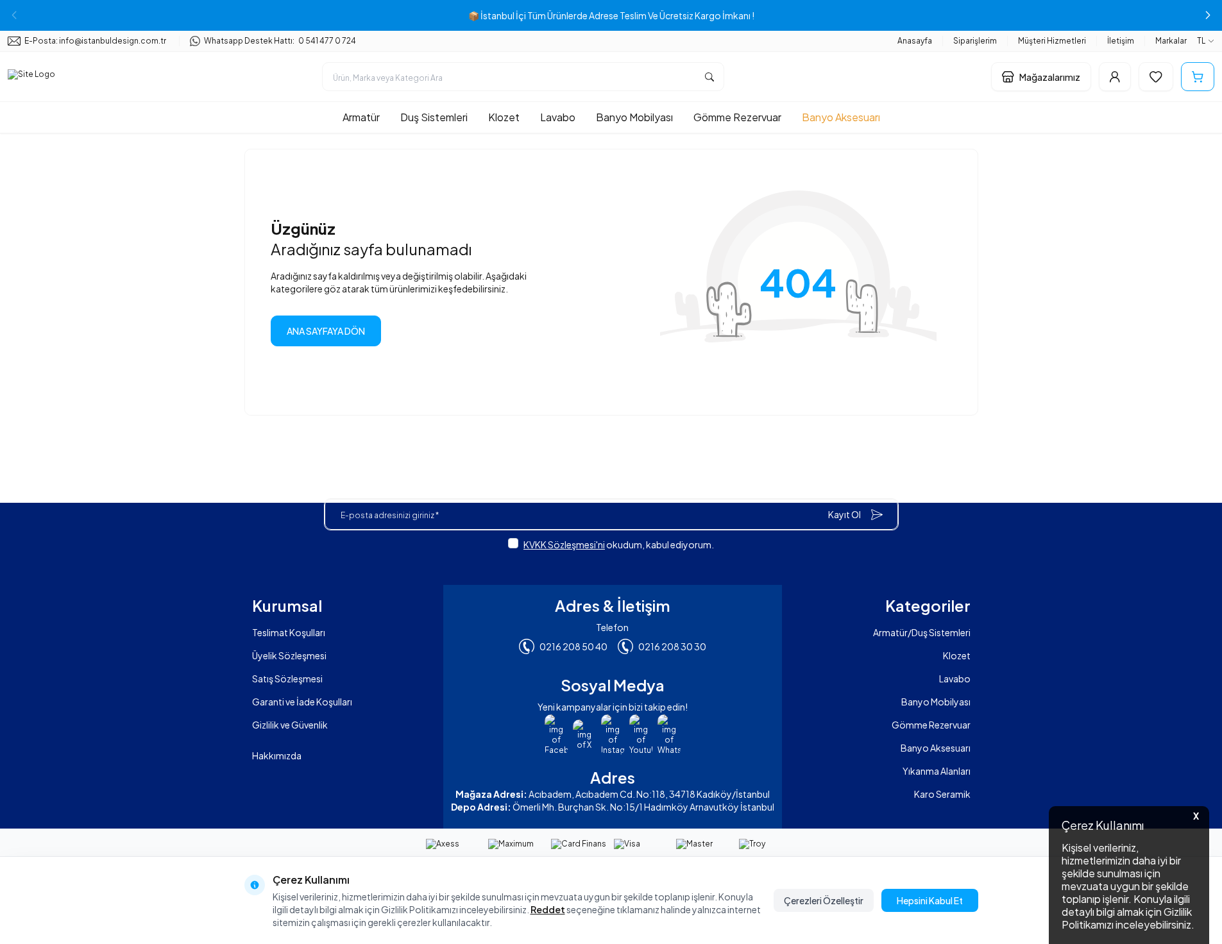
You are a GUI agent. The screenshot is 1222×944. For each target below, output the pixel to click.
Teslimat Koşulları (288, 632)
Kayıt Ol (844, 514)
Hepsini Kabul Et (930, 900)
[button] (1208, 15)
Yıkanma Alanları (937, 771)
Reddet (547, 909)
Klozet (504, 117)
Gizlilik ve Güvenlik (290, 724)
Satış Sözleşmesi (287, 678)
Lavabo (557, 117)
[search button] (709, 76)
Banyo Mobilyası (634, 117)
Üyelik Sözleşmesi (289, 655)
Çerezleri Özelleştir (823, 900)
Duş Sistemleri (434, 117)
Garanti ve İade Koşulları (302, 701)
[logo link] (31, 77)
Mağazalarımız (1049, 77)
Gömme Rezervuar (737, 117)
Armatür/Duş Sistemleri (922, 632)
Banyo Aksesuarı (841, 117)
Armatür (361, 117)
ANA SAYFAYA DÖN (326, 331)
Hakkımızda (276, 755)
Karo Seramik (942, 794)
